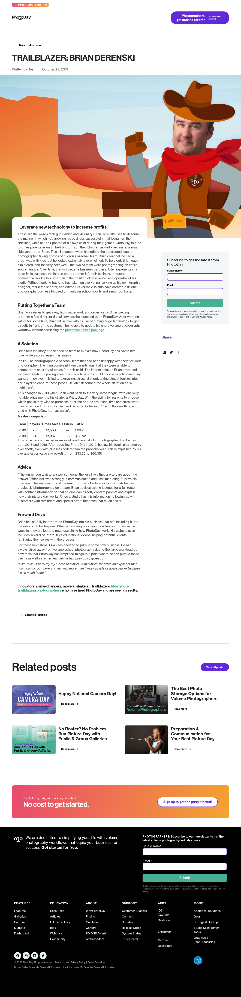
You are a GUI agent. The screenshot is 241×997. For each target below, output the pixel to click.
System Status (131, 933)
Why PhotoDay (95, 911)
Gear (197, 916)
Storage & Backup (206, 922)
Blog (53, 928)
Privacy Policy (206, 317)
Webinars (56, 933)
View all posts (214, 667)
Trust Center (130, 939)
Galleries (20, 916)
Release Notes (131, 928)
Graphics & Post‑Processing (204, 940)
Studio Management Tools (207, 930)
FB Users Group (60, 922)
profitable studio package (84, 330)
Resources (57, 911)
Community (57, 939)
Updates (127, 922)
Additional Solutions (207, 911)
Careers (91, 928)
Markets (19, 928)
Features (20, 911)
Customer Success (134, 911)
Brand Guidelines (97, 962)
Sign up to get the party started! (187, 802)
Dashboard (21, 933)
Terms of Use (189, 317)
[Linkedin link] (26, 955)
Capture (19, 922)
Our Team (92, 922)
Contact (127, 916)
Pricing (128, 18)
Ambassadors (95, 939)
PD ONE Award (96, 933)
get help (223, 5)
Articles (55, 916)
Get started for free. (59, 847)
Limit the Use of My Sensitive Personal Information (89, 967)
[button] (58, 17)
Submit (195, 303)
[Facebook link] (17, 955)
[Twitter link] (43, 955)
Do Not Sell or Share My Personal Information (37, 967)
